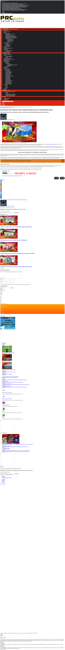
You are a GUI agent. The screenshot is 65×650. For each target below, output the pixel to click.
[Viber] (32, 190)
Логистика (5, 47)
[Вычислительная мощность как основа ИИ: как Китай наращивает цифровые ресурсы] (6, 445)
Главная (3, 11)
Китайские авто (6, 42)
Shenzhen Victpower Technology (10, 95)
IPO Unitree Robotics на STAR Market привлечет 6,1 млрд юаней (11, 8)
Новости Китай (20, 199)
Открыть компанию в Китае (8, 48)
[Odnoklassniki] (32, 186)
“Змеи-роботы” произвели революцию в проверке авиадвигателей (12, 175)
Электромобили (8, 45)
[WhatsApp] (32, 185)
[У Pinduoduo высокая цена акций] (4, 373)
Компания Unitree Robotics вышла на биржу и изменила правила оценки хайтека (14, 6)
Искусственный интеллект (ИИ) (12, 64)
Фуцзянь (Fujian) (8, 73)
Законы (5, 32)
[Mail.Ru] (32, 195)
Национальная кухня (7, 60)
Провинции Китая (6, 69)
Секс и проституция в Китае (6, 361)
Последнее (3, 343)
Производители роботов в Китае (11, 36)
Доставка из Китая (7, 31)
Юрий (3, 411)
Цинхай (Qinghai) (8, 82)
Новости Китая (5, 28)
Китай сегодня (9, 119)
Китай (4, 199)
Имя (1, 279)
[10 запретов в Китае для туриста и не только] (4, 371)
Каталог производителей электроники (9, 91)
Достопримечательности (7, 58)
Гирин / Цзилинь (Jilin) (9, 80)
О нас (5, 97)
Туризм (5, 89)
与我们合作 (5, 99)
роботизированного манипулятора (50, 144)
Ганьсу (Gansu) (8, 71)
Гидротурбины (8, 34)
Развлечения (6, 84)
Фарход (3, 417)
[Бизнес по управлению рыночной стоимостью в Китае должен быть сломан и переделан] (16, 450)
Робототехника (9, 65)
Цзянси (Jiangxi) (8, 79)
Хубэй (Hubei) (8, 77)
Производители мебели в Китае (10, 35)
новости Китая (25, 199)
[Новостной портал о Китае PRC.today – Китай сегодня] (12, 22)
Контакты (3, 12)
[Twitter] (32, 182)
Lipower (7, 92)
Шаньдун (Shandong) (9, 83)
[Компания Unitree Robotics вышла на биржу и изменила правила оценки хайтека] (9, 264)
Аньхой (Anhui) (8, 70)
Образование (6, 67)
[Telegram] (32, 193)
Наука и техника (6, 61)
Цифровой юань (8, 51)
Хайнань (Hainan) (8, 74)
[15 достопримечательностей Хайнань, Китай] (7, 368)
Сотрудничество (6, 98)
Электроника (8, 66)
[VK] (32, 189)
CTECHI (7, 93)
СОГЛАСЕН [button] (35, 633)
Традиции (5, 88)
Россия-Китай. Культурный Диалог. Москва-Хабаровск (10, 7)
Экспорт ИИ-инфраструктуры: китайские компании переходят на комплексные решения (15, 5)
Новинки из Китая (8, 44)
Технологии (7, 63)
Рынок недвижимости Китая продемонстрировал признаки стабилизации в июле (14, 9)
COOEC (1, 199)
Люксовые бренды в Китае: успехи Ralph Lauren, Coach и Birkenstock (12, 4)
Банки (5, 30)
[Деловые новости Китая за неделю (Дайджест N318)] (10, 376)
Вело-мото (7, 43)
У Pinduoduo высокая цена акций (7, 374)
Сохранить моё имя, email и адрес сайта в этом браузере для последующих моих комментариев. (15, 284)
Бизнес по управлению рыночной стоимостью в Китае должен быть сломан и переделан (15, 451)
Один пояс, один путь (9, 50)
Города (5, 55)
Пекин (7, 57)
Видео (7, 86)
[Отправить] (32, 197)
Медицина (7, 62)
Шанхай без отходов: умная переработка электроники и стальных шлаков (13, 10)
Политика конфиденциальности (7, 13)
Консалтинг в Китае (7, 46)
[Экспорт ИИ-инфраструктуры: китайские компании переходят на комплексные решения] (9, 251)
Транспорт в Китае (8, 38)
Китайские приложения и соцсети (9, 59)
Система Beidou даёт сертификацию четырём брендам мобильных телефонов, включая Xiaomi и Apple (17, 444)
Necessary (2, 642)
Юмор (7, 87)
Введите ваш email (3, 212)
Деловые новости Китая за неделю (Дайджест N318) (10, 377)
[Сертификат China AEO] (6, 448)
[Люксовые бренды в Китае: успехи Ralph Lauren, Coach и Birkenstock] (9, 238)
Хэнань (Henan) (8, 76)
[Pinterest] (32, 183)
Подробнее (31, 633)
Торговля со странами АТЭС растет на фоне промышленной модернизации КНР (14, 3)
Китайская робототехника (14, 199)
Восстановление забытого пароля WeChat (8, 352)
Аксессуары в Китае (10, 39)
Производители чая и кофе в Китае (11, 37)
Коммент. (3, 344)
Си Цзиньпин (8, 68)
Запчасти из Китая (10, 41)
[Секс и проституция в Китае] (7, 360)
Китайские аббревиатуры (8, 54)
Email (1, 281)
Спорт (7, 85)
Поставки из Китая (6, 90)
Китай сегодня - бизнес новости (7, 392)
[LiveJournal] (32, 196)
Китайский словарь (7, 53)
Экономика (5, 49)
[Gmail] (32, 188)
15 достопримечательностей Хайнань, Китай (9, 369)
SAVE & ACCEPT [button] (3, 649)
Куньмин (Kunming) (9, 56)
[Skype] (32, 192)
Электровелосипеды (10, 40)
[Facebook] (32, 181)
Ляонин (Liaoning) (8, 81)
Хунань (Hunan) (8, 78)
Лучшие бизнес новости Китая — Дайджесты (11, 29)
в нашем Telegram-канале (37, 169)
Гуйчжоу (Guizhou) (8, 72)
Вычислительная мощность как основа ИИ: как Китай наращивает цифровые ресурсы (15, 446)
